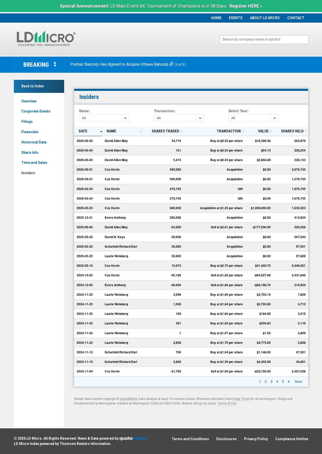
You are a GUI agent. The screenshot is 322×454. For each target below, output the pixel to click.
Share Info (29, 152)
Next (298, 382)
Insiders (28, 173)
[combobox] (264, 39)
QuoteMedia (128, 399)
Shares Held (292, 131)
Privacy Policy (256, 439)
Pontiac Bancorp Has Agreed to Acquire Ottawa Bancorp (119, 64)
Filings (27, 122)
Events (236, 18)
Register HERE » (245, 6)
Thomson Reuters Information (85, 444)
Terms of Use (227, 403)
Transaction (229, 131)
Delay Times (241, 399)
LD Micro (34, 438)
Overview (28, 101)
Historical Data (34, 142)
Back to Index (32, 86)
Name (111, 131)
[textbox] (266, 39)
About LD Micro (265, 18)
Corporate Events (36, 111)
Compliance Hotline (291, 439)
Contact (295, 18)
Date (83, 131)
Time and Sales (34, 163)
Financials (29, 132)
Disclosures (226, 439)
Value (263, 131)
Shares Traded (165, 131)
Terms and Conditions (190, 439)
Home (216, 18)
